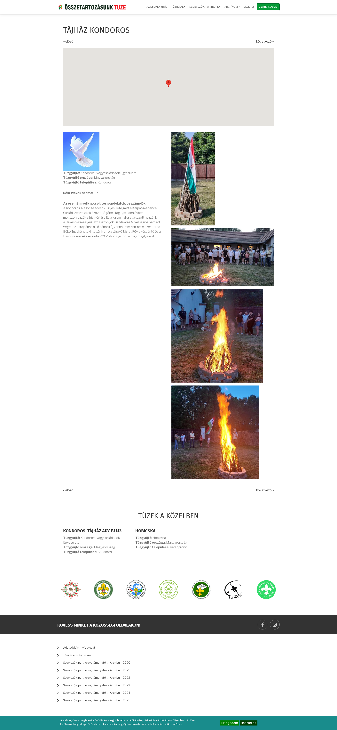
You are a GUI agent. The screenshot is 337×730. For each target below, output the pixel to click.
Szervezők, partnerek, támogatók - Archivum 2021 (96, 670)
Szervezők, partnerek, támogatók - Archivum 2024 (96, 692)
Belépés (249, 6)
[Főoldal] (91, 6)
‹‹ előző (68, 41)
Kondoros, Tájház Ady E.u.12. (92, 531)
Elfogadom (229, 723)
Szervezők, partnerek (205, 6)
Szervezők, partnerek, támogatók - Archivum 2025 (96, 700)
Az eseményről (156, 6)
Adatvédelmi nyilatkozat (79, 647)
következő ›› (265, 41)
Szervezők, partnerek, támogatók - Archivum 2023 (96, 685)
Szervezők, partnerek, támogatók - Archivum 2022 (96, 677)
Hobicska (145, 531)
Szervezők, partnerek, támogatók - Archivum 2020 (96, 662)
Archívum (232, 8)
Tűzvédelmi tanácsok (77, 655)
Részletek (248, 723)
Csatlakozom (268, 6)
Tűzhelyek (178, 6)
